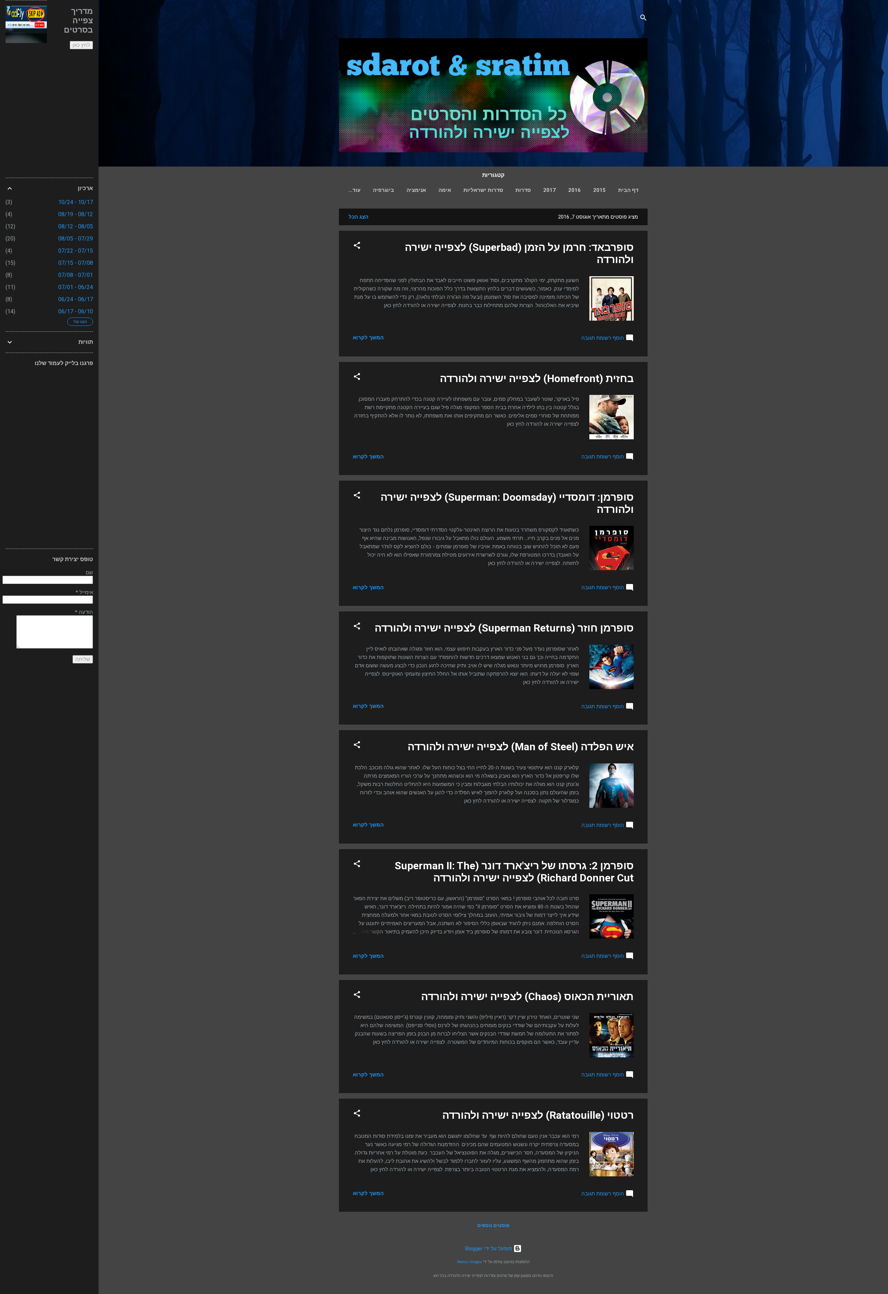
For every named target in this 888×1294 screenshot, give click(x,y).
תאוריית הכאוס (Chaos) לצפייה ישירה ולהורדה (527, 996)
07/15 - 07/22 (75, 250)
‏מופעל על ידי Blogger (489, 1248)
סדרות (523, 190)
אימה (444, 190)
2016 (574, 190)
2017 (549, 190)
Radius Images (469, 1262)
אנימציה (416, 190)
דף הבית (628, 190)
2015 (599, 190)
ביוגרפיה (383, 190)
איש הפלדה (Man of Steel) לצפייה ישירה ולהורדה (521, 747)
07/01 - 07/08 (75, 275)
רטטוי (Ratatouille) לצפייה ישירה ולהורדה (538, 1115)
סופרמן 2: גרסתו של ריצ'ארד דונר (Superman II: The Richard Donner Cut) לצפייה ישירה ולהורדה (514, 872)
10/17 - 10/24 (75, 202)
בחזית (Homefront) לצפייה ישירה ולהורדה (537, 378)
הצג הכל (358, 217)
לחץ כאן (81, 45)
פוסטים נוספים (493, 1225)
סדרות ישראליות (483, 190)
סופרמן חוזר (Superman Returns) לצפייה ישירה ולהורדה (504, 628)
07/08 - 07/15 (75, 263)
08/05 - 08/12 (75, 226)
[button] (357, 246)
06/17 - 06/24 (75, 299)
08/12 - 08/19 (75, 214)
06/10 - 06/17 (75, 311)
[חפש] (643, 18)
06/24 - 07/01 (75, 287)
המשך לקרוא (368, 338)
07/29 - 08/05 (75, 238)
